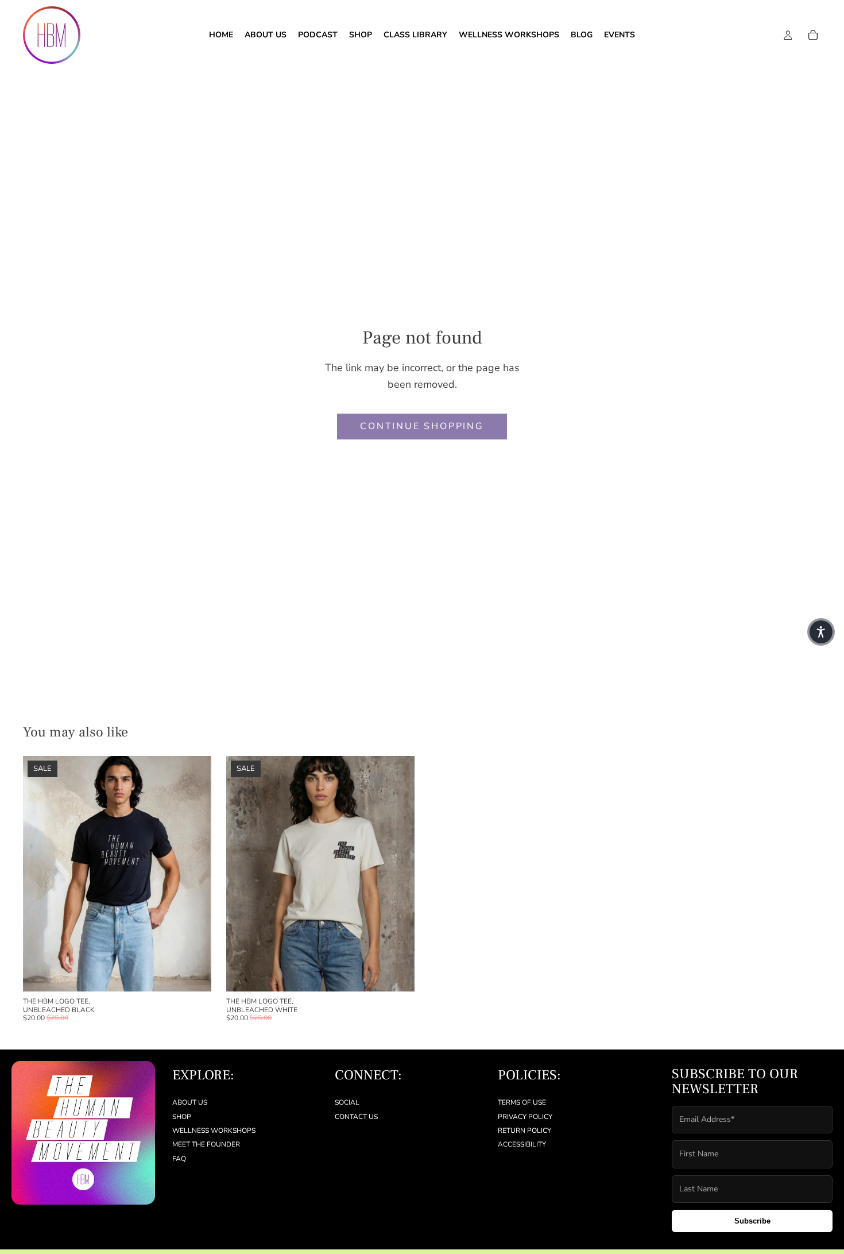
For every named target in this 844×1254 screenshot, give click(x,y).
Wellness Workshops (213, 1130)
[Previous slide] (40, 873)
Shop (181, 1116)
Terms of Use (522, 1103)
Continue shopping (422, 426)
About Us (189, 1103)
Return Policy (524, 1130)
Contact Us (356, 1116)
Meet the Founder (206, 1144)
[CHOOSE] (193, 973)
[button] (821, 632)
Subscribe (752, 1221)
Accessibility (522, 1144)
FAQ (179, 1158)
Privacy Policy (525, 1116)
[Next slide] (194, 873)
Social (347, 1103)
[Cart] (813, 35)
